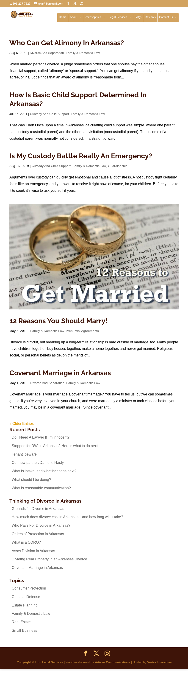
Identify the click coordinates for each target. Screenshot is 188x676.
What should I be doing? (31, 479)
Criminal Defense (26, 597)
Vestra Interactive (159, 662)
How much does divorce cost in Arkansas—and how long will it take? (67, 517)
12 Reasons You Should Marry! (58, 321)
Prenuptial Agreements (82, 331)
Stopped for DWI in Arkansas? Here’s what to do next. (55, 446)
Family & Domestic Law (83, 53)
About (73, 17)
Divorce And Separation (47, 53)
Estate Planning (25, 605)
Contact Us (166, 17)
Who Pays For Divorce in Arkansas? (41, 525)
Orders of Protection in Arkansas (38, 534)
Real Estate (21, 622)
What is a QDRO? (26, 542)
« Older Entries (21, 424)
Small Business (24, 630)
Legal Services (118, 17)
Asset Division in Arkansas (33, 551)
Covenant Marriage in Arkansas (60, 373)
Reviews (150, 17)
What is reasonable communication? (41, 488)
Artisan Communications (112, 662)
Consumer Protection (29, 588)
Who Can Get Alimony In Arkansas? (66, 43)
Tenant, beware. (25, 454)
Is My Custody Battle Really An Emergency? (80, 156)
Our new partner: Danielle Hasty (38, 463)
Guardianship (117, 166)
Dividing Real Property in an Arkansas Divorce (49, 559)
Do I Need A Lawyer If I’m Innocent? (40, 437)
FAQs (138, 17)
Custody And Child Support (49, 114)
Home (62, 17)
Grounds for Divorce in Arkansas (38, 509)
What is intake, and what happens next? (44, 471)
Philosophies (93, 17)
